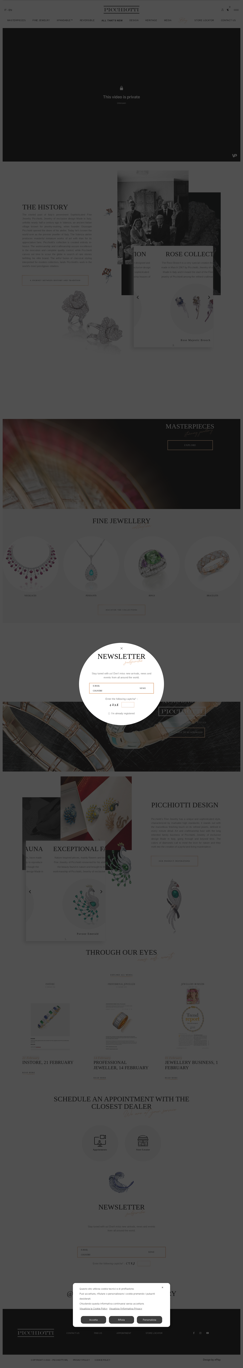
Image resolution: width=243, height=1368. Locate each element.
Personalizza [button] (149, 1319)
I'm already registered (123, 713)
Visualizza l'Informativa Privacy (125, 1308)
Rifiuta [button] (121, 1319)
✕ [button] (162, 1287)
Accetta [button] (93, 1319)
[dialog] (121, 1305)
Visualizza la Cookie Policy (93, 1308)
